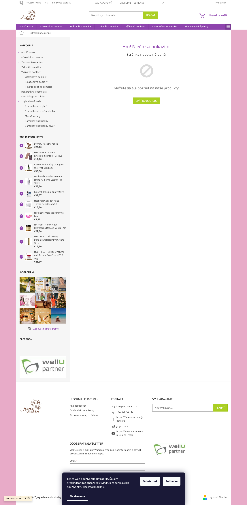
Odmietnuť (150, 481)
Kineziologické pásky (33, 96)
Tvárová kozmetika (32, 62)
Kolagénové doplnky (36, 82)
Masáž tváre (28, 52)
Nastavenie (77, 496)
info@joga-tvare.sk (126, 406)
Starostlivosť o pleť (36, 106)
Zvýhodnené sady (31, 101)
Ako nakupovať (103, 3)
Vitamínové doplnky (35, 77)
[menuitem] (26, 27)
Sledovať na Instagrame (46, 329)
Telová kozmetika (31, 67)
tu (102, 487)
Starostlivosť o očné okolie (40, 111)
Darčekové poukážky (36, 121)
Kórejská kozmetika (32, 57)
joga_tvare (122, 426)
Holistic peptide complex (38, 87)
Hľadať (150, 15)
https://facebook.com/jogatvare (130, 419)
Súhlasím (171, 481)
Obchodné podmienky (132, 3)
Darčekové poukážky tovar (39, 126)
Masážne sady (33, 116)
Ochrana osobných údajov (84, 415)
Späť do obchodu (146, 100)
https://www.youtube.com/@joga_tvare (129, 433)
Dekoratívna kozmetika (34, 92)
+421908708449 (124, 412)
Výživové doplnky (31, 72)
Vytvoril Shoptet (219, 497)
